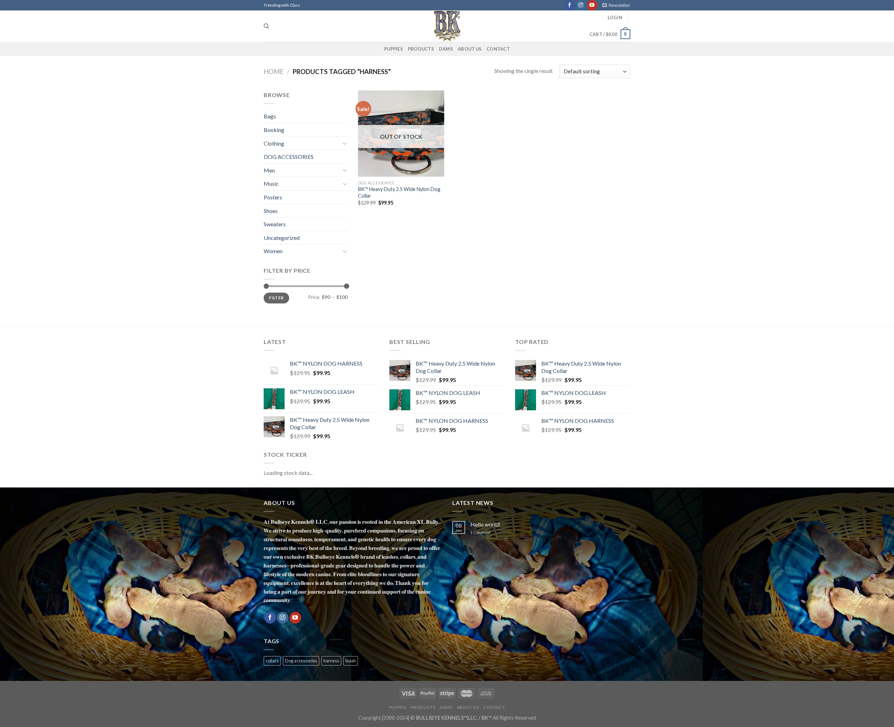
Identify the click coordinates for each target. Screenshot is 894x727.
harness (331, 660)
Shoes (271, 210)
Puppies (393, 49)
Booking (274, 129)
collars (272, 660)
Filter (276, 297)
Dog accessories (301, 660)
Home (274, 71)
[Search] (266, 26)
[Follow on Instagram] (581, 5)
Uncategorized (282, 237)
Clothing (274, 143)
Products (421, 49)
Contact (498, 49)
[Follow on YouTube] (592, 5)
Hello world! (485, 524)
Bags (270, 116)
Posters (273, 197)
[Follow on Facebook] (570, 5)
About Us (470, 49)
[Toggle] (344, 143)
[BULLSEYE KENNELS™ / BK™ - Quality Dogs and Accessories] (447, 26)
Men (269, 170)
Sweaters (275, 224)
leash (350, 660)
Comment (480, 532)
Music (271, 183)
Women (273, 251)
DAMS (446, 49)
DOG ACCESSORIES (289, 156)
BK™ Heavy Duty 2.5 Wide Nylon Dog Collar (399, 192)
